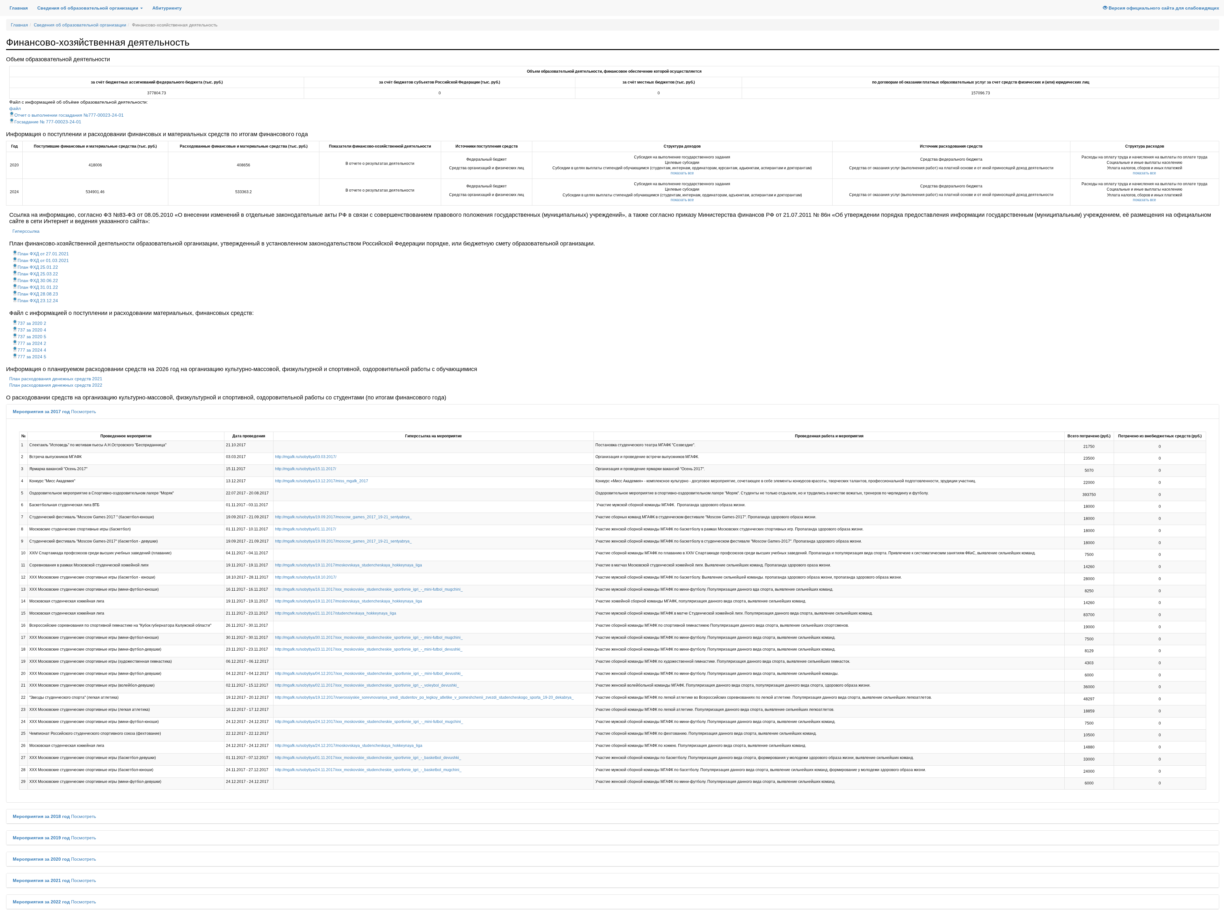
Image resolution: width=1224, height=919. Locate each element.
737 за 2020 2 (32, 323)
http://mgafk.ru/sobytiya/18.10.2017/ (305, 577)
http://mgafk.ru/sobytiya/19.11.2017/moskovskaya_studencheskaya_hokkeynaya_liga (348, 565)
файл (15, 108)
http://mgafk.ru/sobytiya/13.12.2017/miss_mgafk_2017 (321, 481)
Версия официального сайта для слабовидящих (1163, 8)
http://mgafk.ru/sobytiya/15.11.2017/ (305, 469)
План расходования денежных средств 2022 (55, 385)
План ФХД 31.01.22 (38, 287)
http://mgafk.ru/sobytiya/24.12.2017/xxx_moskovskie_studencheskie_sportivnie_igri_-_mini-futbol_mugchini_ (369, 721)
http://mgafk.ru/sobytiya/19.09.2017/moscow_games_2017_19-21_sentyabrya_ (343, 517)
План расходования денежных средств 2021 (55, 378)
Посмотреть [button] (83, 411)
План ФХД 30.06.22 (38, 280)
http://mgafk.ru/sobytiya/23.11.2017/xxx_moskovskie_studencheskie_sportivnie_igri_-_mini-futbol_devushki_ (369, 649)
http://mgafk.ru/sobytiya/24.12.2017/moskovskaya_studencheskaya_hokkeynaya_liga (348, 745)
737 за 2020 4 (32, 329)
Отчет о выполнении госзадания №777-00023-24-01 (69, 115)
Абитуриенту (167, 8)
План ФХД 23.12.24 (38, 300)
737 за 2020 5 (32, 336)
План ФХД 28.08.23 (38, 293)
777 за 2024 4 (32, 350)
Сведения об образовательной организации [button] (88, 8)
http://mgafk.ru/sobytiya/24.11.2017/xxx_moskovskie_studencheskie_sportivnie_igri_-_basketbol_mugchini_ (368, 770)
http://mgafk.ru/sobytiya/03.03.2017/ (305, 457)
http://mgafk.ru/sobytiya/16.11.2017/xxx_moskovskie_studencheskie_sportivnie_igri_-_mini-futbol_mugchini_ (369, 589)
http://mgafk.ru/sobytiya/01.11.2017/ (305, 529)
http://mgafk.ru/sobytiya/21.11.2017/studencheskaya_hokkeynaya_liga (335, 613)
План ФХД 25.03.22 (38, 273)
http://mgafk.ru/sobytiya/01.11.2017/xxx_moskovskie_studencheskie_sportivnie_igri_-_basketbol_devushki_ (368, 757)
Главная (19, 8)
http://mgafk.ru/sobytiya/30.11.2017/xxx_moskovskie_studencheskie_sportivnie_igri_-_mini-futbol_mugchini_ (369, 637)
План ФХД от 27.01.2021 (43, 253)
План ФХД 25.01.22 (38, 267)
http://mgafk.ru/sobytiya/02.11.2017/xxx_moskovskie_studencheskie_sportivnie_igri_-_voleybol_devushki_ (367, 685)
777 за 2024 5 (32, 356)
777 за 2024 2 (32, 343)
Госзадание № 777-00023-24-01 (47, 121)
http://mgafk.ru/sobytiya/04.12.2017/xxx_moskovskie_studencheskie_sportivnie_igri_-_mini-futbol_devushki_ (369, 673)
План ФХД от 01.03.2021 (43, 260)
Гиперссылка (26, 231)
